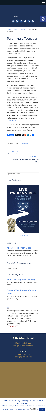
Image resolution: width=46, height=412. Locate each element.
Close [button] (41, 409)
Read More (34, 409)
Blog (15, 29)
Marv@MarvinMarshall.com (23, 346)
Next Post (34, 157)
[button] (43, 19)
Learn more (11, 120)
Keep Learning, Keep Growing (21, 279)
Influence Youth (12, 154)
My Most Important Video (19, 248)
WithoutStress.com (23, 10)
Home (9, 29)
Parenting (23, 29)
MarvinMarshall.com (23, 343)
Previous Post (13, 151)
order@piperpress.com (23, 357)
